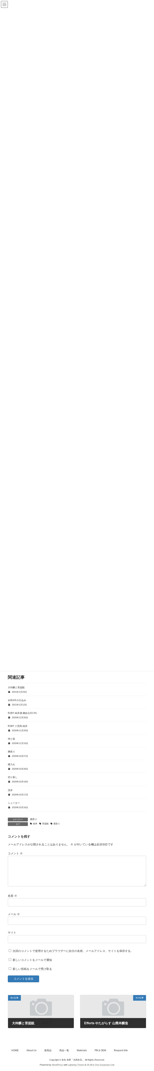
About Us (31, 1050)
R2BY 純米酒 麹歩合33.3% (22, 713)
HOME (15, 1050)
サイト (12, 932)
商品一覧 (64, 1050)
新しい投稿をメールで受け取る (32, 968)
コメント (15, 853)
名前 (12, 895)
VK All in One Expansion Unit (100, 1065)
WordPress (57, 1065)
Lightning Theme (76, 1065)
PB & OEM (100, 1050)
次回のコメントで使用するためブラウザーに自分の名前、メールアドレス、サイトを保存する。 (73, 950)
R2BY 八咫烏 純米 (17, 726)
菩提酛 (45, 823)
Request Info (121, 1050)
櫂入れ (11, 764)
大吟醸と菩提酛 (16, 687)
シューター (14, 803)
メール (14, 914)
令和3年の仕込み (17, 700)
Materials (82, 1050)
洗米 (10, 790)
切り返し (12, 777)
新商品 (48, 1050)
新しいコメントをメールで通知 (32, 959)
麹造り (11, 751)
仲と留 (11, 738)
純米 (35, 823)
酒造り (33, 819)
